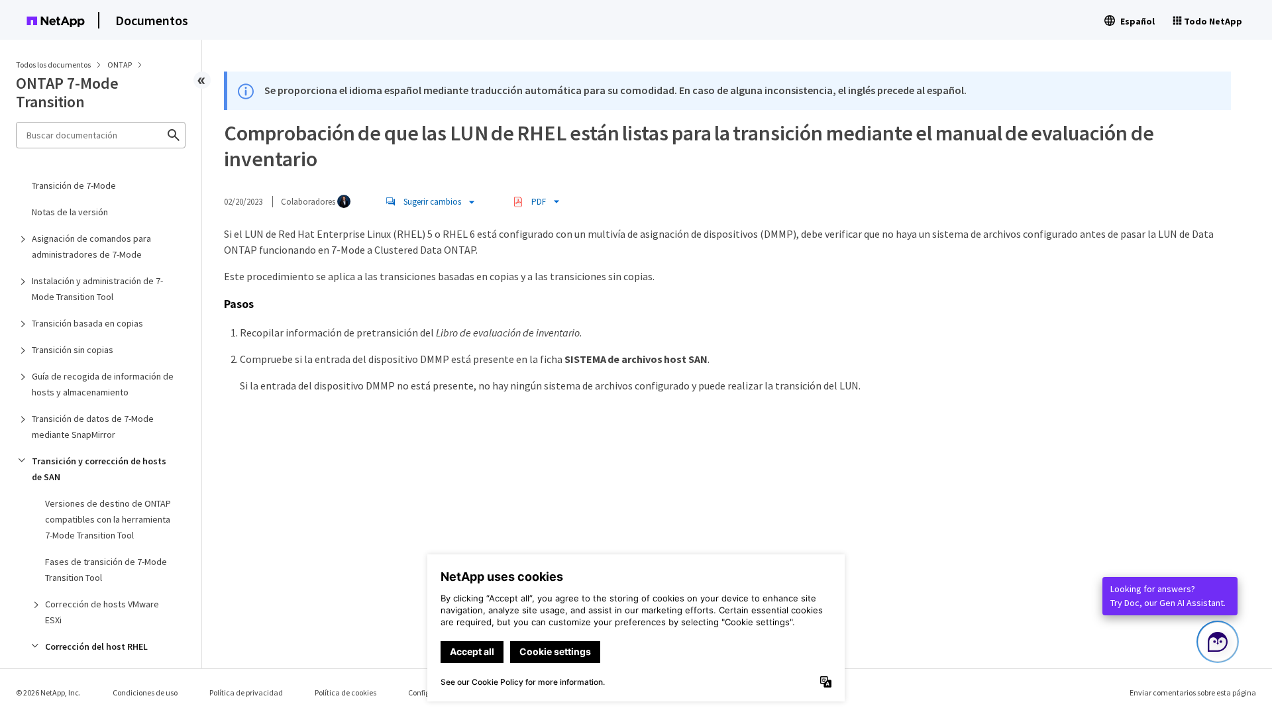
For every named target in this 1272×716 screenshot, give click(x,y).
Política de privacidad (246, 692)
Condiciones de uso (145, 692)
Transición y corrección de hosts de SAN (99, 469)
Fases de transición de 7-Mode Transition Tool (106, 570)
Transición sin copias (72, 350)
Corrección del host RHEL (96, 646)
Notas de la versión (70, 212)
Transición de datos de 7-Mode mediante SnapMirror (93, 426)
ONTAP (120, 65)
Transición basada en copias (87, 323)
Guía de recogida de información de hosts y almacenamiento (103, 384)
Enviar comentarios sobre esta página (1193, 692)
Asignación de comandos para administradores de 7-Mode (91, 246)
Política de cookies (345, 692)
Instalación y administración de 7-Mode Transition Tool (97, 289)
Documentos (151, 20)
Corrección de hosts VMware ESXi (102, 612)
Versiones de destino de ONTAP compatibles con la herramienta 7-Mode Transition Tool (108, 519)
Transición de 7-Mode (74, 185)
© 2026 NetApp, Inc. (48, 692)
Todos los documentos (53, 65)
